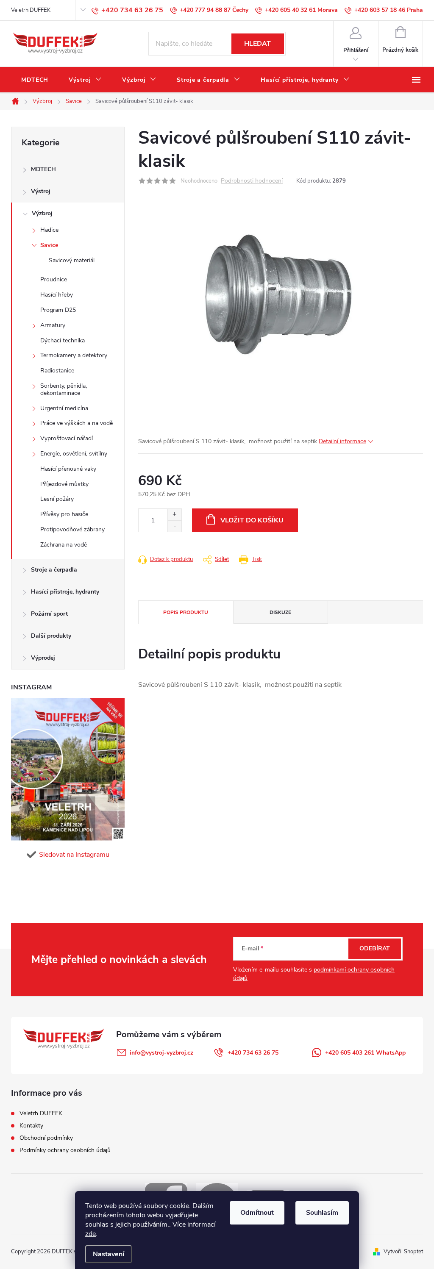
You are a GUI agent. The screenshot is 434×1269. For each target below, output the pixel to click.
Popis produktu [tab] (185, 612)
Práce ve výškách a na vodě (76, 423)
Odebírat (374, 948)
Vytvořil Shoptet (403, 1251)
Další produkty (51, 636)
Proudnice (53, 279)
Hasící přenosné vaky (68, 469)
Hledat (257, 43)
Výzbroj (42, 213)
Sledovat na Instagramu (74, 854)
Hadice (49, 230)
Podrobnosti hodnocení (252, 181)
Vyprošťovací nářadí (66, 438)
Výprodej (43, 658)
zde (90, 1233)
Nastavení (108, 1254)
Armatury (52, 325)
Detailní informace (342, 441)
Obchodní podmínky (46, 1138)
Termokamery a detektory (73, 355)
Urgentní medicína (64, 408)
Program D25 (58, 310)
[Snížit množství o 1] (174, 526)
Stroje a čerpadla (54, 570)
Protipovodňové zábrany (72, 529)
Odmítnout (257, 1212)
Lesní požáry (57, 499)
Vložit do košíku (252, 520)
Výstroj (40, 191)
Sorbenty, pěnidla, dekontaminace (63, 389)
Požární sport (49, 614)
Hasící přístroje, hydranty (65, 592)
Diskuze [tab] (280, 612)
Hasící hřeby (56, 295)
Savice (49, 245)
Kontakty (31, 1126)
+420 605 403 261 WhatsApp (365, 1053)
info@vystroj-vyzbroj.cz (161, 1053)
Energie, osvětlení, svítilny (73, 454)
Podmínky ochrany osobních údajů (65, 1150)
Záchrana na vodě (63, 545)
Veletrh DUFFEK (30, 10)
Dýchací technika (62, 340)
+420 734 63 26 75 (253, 1053)
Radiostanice (57, 371)
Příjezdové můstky (64, 484)
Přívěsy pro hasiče (64, 514)
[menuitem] (34, 80)
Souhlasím (322, 1212)
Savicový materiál (72, 260)
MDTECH (43, 169)
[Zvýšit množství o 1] (174, 514)
